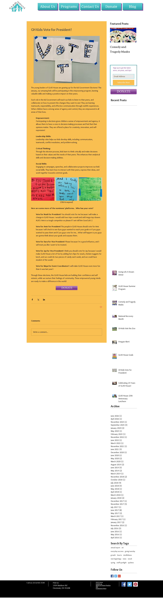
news (124, 559)
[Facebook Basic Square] (112, 576)
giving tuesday (130, 551)
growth (113, 555)
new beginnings (116, 559)
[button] (47, 6)
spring (113, 563)
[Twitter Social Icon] (129, 584)
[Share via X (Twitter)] (38, 299)
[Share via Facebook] (32, 299)
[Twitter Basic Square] (115, 576)
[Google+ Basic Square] (119, 576)
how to (119, 555)
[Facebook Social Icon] (123, 584)
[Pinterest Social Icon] (135, 584)
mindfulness (127, 555)
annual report (115, 547)
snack (130, 559)
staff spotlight (121, 563)
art (123, 547)
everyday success (117, 551)
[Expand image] (42, 189)
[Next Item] (132, 35)
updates (131, 563)
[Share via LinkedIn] (44, 299)
